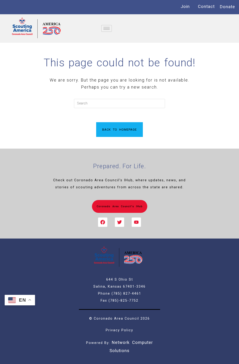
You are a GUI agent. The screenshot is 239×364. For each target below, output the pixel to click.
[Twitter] (119, 222)
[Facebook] (102, 222)
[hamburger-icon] (106, 28)
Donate (227, 6)
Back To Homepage (119, 129)
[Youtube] (136, 222)
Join (185, 6)
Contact (206, 6)
